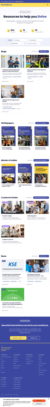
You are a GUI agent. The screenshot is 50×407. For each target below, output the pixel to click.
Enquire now (33, 338)
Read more (12, 404)
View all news (43, 256)
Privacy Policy (15, 394)
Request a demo (17, 338)
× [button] (48, 398)
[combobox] (20, 40)
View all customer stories (40, 197)
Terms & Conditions (8, 394)
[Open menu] (47, 4)
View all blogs (43, 51)
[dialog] (25, 402)
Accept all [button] (39, 400)
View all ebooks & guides (40, 160)
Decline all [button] (39, 403)
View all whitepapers (41, 123)
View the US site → (19, 1)
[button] (17, 405)
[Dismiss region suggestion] (48, 1)
